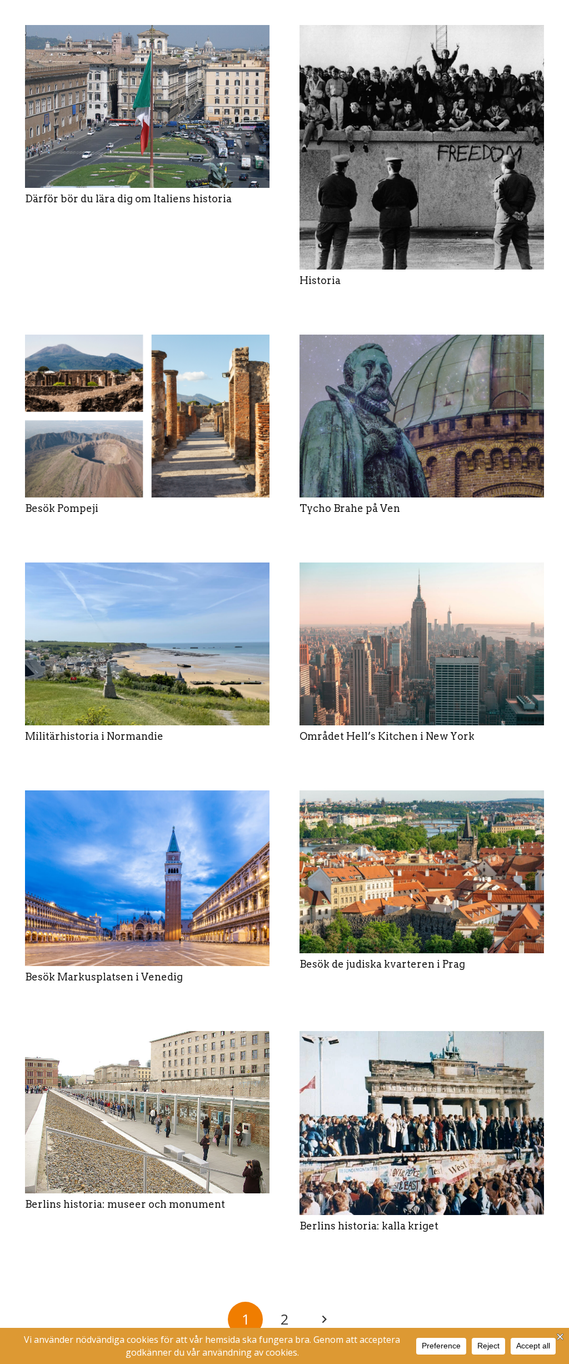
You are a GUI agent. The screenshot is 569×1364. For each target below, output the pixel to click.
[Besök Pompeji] (147, 416)
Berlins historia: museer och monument (125, 1204)
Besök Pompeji (61, 508)
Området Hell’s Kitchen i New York (387, 736)
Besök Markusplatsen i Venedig (104, 977)
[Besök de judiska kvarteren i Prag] (422, 872)
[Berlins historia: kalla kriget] (422, 1123)
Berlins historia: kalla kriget (369, 1226)
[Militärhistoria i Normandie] (147, 643)
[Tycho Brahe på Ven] (422, 416)
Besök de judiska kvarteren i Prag (382, 964)
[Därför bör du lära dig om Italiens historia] (147, 106)
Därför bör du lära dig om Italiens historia (128, 199)
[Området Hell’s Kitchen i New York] (422, 643)
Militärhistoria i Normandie (94, 736)
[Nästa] (323, 1319)
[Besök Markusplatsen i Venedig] (147, 878)
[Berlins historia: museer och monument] (147, 1112)
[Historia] (422, 147)
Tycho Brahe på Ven (350, 508)
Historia (320, 280)
